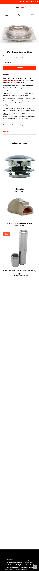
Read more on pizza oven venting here (14, 125)
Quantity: (7, 62)
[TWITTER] (31, 1)
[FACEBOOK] (29, 1)
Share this (6, 131)
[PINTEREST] (33, 1)
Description (6, 74)
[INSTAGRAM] (35, 1)
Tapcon (13, 82)
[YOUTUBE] (37, 1)
